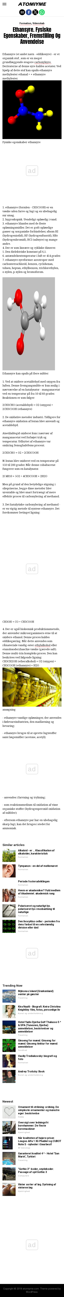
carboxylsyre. (42, 62)
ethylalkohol (42, 645)
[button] (4, 4)
